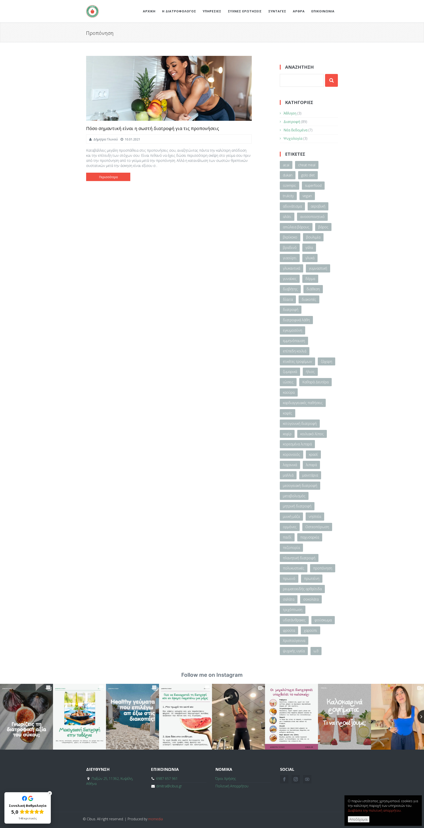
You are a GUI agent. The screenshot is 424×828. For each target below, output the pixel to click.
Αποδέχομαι (358, 819)
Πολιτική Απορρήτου (231, 786)
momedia (155, 819)
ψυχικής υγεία (294, 650)
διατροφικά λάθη (296, 320)
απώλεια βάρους (296, 227)
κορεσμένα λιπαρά (297, 444)
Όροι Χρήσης (225, 778)
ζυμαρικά (290, 371)
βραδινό (290, 247)
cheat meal (306, 165)
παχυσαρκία (309, 537)
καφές (287, 413)
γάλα (309, 247)
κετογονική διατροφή (300, 423)
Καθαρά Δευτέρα (315, 382)
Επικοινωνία (323, 11)
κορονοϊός (291, 454)
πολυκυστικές (293, 568)
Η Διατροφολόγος (179, 11)
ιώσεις (288, 382)
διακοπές (309, 299)
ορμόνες (290, 526)
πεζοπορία (291, 547)
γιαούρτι (290, 257)
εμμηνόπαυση (294, 340)
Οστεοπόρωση (317, 526)
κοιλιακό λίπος (312, 433)
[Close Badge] (49, 793)
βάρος (323, 227)
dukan (287, 175)
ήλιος (310, 371)
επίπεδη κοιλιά (294, 351)
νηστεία (315, 516)
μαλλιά (288, 475)
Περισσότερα (108, 177)
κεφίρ (287, 433)
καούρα (289, 392)
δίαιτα (288, 299)
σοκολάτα (311, 599)
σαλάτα (288, 599)
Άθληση (290, 113)
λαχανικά (290, 464)
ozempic (289, 185)
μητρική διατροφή (297, 506)
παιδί (287, 537)
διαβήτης (290, 289)
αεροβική (318, 206)
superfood (313, 185)
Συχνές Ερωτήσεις (245, 11)
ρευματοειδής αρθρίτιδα (302, 588)
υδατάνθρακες (294, 620)
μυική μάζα (291, 516)
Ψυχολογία (293, 138)
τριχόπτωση (292, 609)
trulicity (288, 195)
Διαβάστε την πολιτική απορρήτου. (375, 810)
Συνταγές (277, 11)
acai (286, 165)
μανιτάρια (310, 475)
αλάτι (287, 216)
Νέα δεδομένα (295, 130)
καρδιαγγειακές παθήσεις (303, 402)
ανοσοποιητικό (312, 216)
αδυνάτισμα (292, 206)
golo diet (308, 175)
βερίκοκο (290, 237)
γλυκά (309, 257)
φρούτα (289, 630)
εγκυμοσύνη (292, 330)
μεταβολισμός (294, 495)
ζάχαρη (326, 361)
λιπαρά (311, 464)
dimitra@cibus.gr (169, 786)
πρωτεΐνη (311, 578)
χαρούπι (310, 630)
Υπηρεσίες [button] (212, 11)
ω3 (316, 650)
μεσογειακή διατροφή (300, 485)
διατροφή (290, 309)
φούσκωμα (323, 620)
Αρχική (149, 11)
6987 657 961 (167, 778)
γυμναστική (318, 268)
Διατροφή (292, 121)
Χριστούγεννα (294, 640)
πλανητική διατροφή (299, 558)
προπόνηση (322, 568)
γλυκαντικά (291, 268)
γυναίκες (290, 278)
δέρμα (310, 278)
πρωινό (289, 578)
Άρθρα (299, 11)
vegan (307, 195)
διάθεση (313, 289)
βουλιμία (313, 237)
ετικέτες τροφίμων (297, 361)
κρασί (313, 454)
